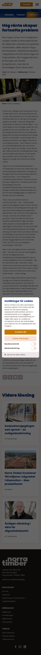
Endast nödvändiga (20, 338)
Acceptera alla (20, 332)
